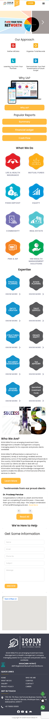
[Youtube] (22, 711)
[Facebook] (18, 711)
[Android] (30, 711)
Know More (11, 294)
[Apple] (26, 711)
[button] (43, 3)
